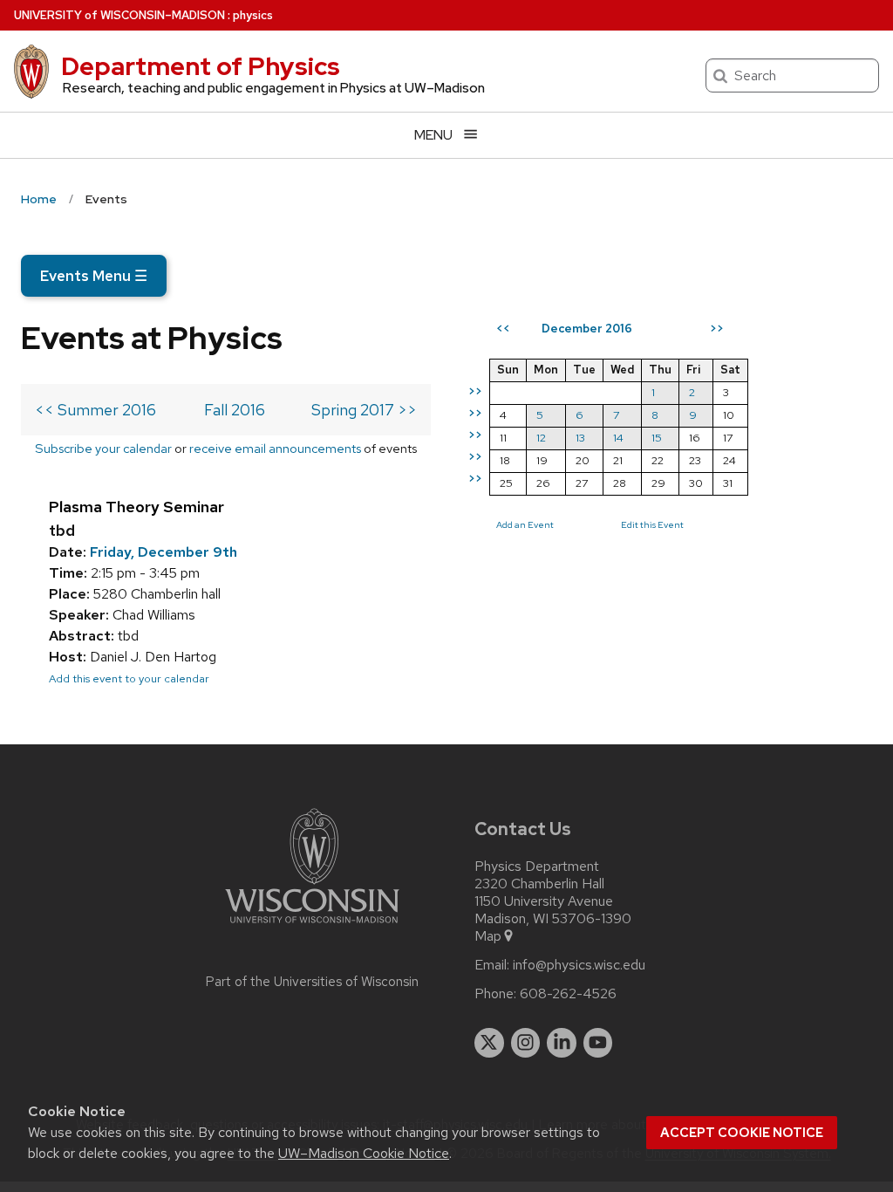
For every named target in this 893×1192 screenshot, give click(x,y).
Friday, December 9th (163, 552)
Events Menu (93, 275)
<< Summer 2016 (95, 410)
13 (580, 437)
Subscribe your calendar (103, 448)
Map (487, 936)
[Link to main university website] (312, 926)
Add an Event (525, 524)
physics (253, 15)
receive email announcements (275, 448)
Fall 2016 (234, 410)
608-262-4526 (568, 994)
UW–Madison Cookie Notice (363, 1153)
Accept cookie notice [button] (741, 1132)
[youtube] (598, 1043)
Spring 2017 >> (364, 410)
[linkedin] (561, 1043)
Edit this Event (652, 524)
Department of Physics (200, 66)
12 (541, 437)
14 (618, 437)
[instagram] (526, 1043)
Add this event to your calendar (129, 678)
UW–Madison (119, 15)
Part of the (312, 981)
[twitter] (489, 1043)
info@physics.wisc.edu (579, 965)
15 (657, 437)
